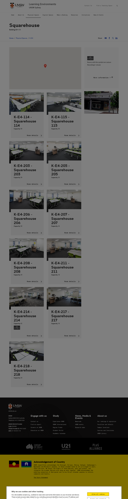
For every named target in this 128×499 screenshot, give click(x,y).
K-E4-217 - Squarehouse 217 (62, 316)
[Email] (105, 38)
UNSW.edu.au (12, 411)
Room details (35, 135)
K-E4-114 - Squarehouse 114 (25, 121)
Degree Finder (58, 427)
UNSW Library (101, 433)
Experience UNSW (58, 421)
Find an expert (36, 424)
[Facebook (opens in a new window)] (109, 38)
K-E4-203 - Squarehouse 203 (25, 169)
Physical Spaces (21, 38)
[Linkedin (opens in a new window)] (116, 38)
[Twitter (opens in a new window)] (113, 38)
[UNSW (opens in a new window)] (17, 5)
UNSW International (59, 424)
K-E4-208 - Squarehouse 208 (25, 267)
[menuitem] (12, 15)
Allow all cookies (98, 494)
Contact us (34, 421)
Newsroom (78, 421)
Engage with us (39, 416)
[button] (45, 66)
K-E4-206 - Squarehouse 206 (25, 218)
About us (102, 416)
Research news (80, 427)
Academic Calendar (59, 433)
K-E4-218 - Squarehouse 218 (25, 370)
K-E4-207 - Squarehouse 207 (62, 218)
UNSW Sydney (35, 7)
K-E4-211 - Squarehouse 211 (62, 267)
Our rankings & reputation (106, 421)
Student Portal (58, 430)
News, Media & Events (83, 417)
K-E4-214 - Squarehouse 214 (25, 316)
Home (11, 38)
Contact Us (88, 5)
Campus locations (103, 427)
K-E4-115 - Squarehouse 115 (62, 121)
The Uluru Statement (41, 477)
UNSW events (79, 424)
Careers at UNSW (36, 427)
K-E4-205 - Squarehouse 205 (62, 169)
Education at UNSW (37, 430)
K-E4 (31, 38)
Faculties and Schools (105, 424)
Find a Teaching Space (104, 5)
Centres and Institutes (105, 430)
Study (56, 416)
